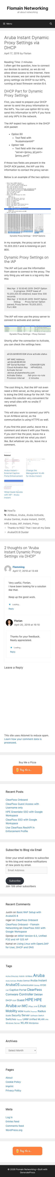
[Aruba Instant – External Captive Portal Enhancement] (13, 463)
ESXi (14, 1000)
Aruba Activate (35, 515)
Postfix (27, 1011)
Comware (12, 994)
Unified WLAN (36, 1019)
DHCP (41, 519)
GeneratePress (27, 1172)
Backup (37, 985)
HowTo (11, 510)
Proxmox (34, 1012)
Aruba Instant (29, 519)
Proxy (35, 523)
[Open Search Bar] (51, 24)
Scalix (8, 1015)
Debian (38, 994)
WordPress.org (14, 1130)
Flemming (19, 567)
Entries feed (12, 1121)
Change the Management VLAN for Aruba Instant (35, 473)
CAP (7, 990)
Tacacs (19, 1020)
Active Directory (12, 976)
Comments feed (15, 1125)
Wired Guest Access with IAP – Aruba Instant (13, 495)
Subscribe (15, 880)
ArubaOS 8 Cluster (18, 532)
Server (26, 1015)
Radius (42, 1011)
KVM (35, 1006)
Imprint (9, 1086)
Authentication (27, 985)
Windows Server (13, 1023)
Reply (11, 608)
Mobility (11, 1011)
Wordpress (33, 1023)
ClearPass (34, 989)
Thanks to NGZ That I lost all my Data (28, 527)
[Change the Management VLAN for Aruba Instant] (35, 463)
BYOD (43, 985)
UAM (25, 1019)
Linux (42, 1006)
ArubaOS (13, 985)
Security (16, 1015)
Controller (26, 994)
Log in (9, 1117)
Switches (11, 1019)
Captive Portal (17, 989)
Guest (21, 1000)
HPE (29, 999)
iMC (25, 1006)
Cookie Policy (13, 1082)
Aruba (21, 515)
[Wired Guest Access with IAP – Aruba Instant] (13, 485)
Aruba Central (12, 519)
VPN (46, 1020)
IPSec (30, 1006)
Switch (41, 1015)
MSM (20, 1011)
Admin (22, 976)
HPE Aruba (10, 523)
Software (34, 1015)
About (9, 1077)
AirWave (12, 515)
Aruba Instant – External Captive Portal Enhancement (13, 473)
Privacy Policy (13, 1090)
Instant (27, 523)
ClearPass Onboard (17, 799)
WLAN (24, 1022)
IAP (20, 523)
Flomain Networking (27, 8)
